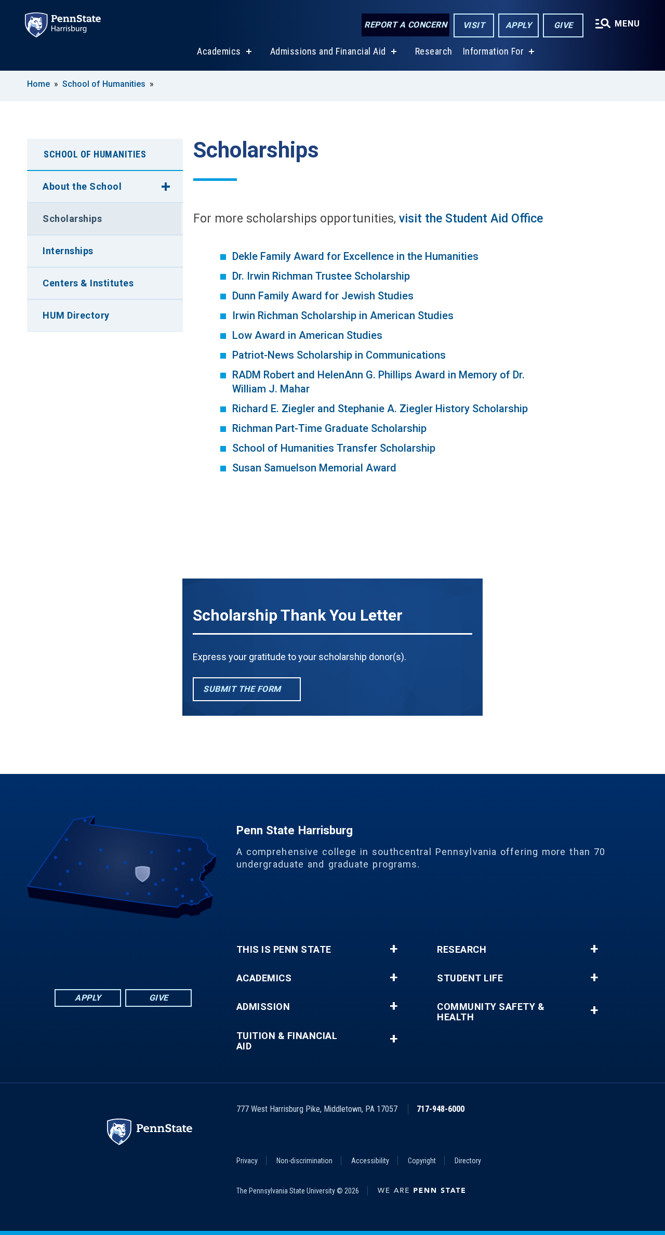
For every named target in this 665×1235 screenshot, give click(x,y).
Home (38, 84)
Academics (219, 51)
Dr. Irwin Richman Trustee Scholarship (321, 276)
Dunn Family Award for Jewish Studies (323, 296)
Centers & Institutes (88, 283)
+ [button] (393, 949)
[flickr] (123, 947)
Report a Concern (405, 25)
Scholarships (72, 218)
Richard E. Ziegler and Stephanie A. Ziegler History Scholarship (380, 408)
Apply (519, 25)
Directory (468, 1161)
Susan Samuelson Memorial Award (314, 468)
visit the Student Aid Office (471, 219)
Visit (474, 25)
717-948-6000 (440, 1109)
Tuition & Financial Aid (287, 1041)
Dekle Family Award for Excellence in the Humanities (355, 256)
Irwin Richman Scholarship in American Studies (343, 315)
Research (434, 51)
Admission (263, 1007)
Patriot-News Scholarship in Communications (339, 355)
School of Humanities (103, 84)
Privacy (247, 1161)
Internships (68, 250)
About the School (82, 186)
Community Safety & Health (490, 1012)
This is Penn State (283, 949)
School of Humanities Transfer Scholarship (333, 448)
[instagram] (177, 947)
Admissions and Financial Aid (328, 51)
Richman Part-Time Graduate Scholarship (329, 428)
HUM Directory (76, 315)
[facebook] (69, 947)
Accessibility (370, 1161)
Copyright (422, 1161)
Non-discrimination (304, 1161)
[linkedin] (96, 947)
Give (563, 25)
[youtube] (150, 947)
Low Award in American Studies (307, 335)
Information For (493, 51)
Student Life (470, 978)
